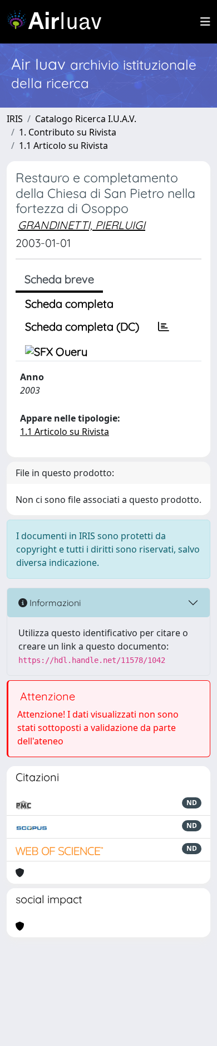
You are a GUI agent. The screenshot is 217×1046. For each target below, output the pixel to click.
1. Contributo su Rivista (67, 132)
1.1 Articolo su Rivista (63, 145)
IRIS (15, 119)
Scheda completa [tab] (69, 304)
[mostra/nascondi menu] (205, 21)
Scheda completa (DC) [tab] (82, 326)
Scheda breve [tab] (59, 279)
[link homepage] (58, 22)
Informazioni (54, 602)
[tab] (164, 326)
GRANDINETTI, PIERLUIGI (81, 225)
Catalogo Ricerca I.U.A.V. (85, 119)
